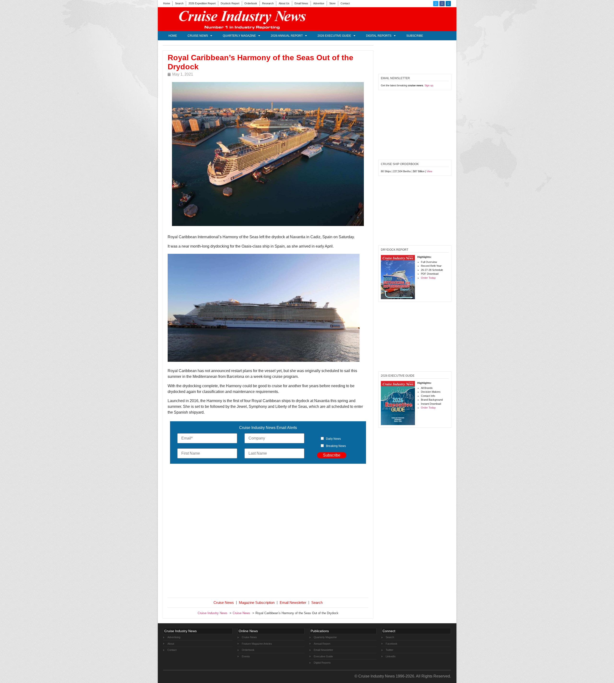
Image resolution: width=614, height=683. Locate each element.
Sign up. (429, 85)
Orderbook (250, 3)
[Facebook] (442, 3)
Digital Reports (378, 35)
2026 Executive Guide (334, 35)
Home (166, 3)
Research (268, 3)
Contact (345, 3)
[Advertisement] (268, 531)
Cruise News (198, 35)
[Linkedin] (448, 3)
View (429, 171)
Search (179, 3)
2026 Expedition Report (202, 3)
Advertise (318, 3)
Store (332, 3)
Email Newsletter (293, 602)
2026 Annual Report (287, 35)
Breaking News (336, 446)
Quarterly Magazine (239, 35)
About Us (284, 3)
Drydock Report (230, 3)
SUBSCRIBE (414, 35)
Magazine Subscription (257, 602)
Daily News (333, 438)
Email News (301, 3)
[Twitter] (435, 3)
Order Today (428, 277)
